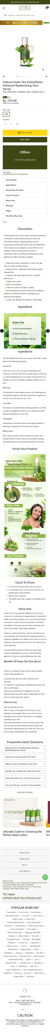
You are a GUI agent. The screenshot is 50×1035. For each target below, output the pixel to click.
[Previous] (4, 76)
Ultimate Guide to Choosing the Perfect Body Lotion (22, 833)
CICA (36, 959)
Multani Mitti (11, 963)
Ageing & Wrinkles (32, 932)
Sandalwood (35, 946)
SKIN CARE (24, 853)
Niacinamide (39, 956)
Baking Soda (26, 949)
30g (6, 114)
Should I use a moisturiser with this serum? (23, 771)
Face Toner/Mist (33, 922)
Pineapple (29, 953)
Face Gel (26, 915)
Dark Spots (31, 929)
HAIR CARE (24, 859)
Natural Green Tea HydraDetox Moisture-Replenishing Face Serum (22, 749)
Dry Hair (28, 973)
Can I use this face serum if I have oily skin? (23, 785)
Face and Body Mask (15, 922)
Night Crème (18, 919)
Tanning (26, 939)
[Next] (46, 76)
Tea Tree (39, 953)
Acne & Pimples (17, 929)
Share (5, 222)
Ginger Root (18, 976)
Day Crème (37, 915)
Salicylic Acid (25, 956)
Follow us (24, 871)
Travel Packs (20, 926)
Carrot (24, 946)
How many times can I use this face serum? (23, 778)
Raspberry (8, 953)
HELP (24, 865)
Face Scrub (23, 912)
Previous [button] (2, 331)
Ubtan (36, 949)
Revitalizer (22, 966)
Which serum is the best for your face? (21, 764)
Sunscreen (30, 919)
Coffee (28, 959)
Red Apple (36, 939)
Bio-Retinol (12, 949)
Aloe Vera (35, 942)
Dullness (11, 936)
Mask (13, 966)
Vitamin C (12, 942)
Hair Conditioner (13, 969)
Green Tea (23, 942)
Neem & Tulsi (12, 946)
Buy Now (25, 140)
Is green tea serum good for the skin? (20, 757)
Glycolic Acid (25, 963)
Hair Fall (18, 973)
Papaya (19, 953)
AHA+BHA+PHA (15, 959)
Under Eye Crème (35, 926)
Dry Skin (35, 936)
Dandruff (7, 973)
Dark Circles (24, 936)
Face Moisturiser (12, 915)
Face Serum (35, 912)
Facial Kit (8, 926)
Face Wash (11, 912)
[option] (25, 330)
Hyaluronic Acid (10, 956)
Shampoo (38, 963)
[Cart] (46, 8)
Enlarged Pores (13, 939)
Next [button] (48, 331)
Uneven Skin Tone (14, 932)
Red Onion (39, 973)
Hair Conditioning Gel (32, 969)
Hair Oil (33, 966)
